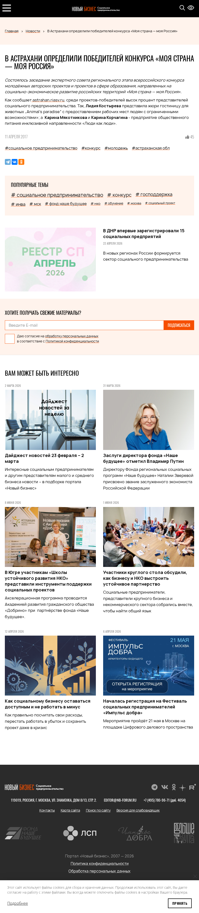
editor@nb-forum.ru (120, 800)
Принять (179, 903)
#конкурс (90, 148)
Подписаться (179, 325)
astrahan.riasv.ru (48, 100)
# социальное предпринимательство (57, 195)
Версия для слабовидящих (138, 810)
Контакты (47, 810)
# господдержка (153, 194)
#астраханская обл (151, 148)
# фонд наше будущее (66, 203)
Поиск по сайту (98, 810)
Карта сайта (70, 810)
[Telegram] (8, 162)
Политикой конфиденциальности (72, 341)
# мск (35, 204)
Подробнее (17, 903)
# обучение (113, 203)
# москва (134, 203)
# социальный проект (160, 203)
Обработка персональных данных (99, 871)
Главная (11, 31)
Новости (33, 31)
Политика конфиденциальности (100, 863)
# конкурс (119, 195)
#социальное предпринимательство (41, 148)
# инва (18, 204)
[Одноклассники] (21, 162)
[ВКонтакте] (14, 162)
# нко (95, 203)
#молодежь (116, 148)
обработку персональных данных (71, 336)
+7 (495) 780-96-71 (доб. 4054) (165, 800)
